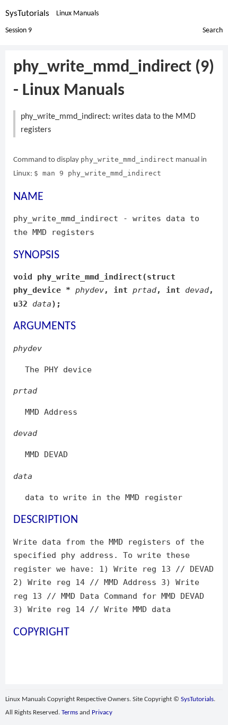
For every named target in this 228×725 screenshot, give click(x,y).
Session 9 (18, 30)
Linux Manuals (77, 14)
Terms (70, 712)
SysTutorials (27, 13)
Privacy (102, 712)
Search (213, 30)
